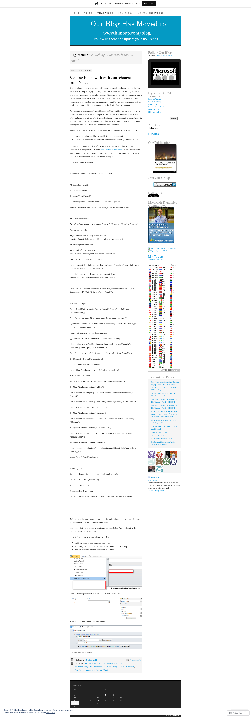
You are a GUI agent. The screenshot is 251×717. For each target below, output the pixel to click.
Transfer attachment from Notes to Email (91, 670)
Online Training (153, 104)
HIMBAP (154, 134)
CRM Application (154, 112)
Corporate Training (154, 99)
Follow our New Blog (165, 55)
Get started (149, 3)
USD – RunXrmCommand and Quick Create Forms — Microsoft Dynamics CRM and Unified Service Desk (164, 414)
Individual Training (154, 101)
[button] (158, 78)
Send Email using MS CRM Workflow (118, 666)
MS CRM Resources (151, 13)
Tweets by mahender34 (156, 259)
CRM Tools (125, 13)
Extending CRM (153, 109)
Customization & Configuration (159, 106)
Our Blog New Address (159, 432)
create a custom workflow (110, 149)
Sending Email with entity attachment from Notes (100, 80)
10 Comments (135, 659)
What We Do (105, 13)
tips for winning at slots (156, 490)
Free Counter (152, 480)
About (88, 13)
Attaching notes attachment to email (98, 663)
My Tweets (155, 256)
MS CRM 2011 (91, 659)
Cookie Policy (51, 712)
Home (75, 13)
